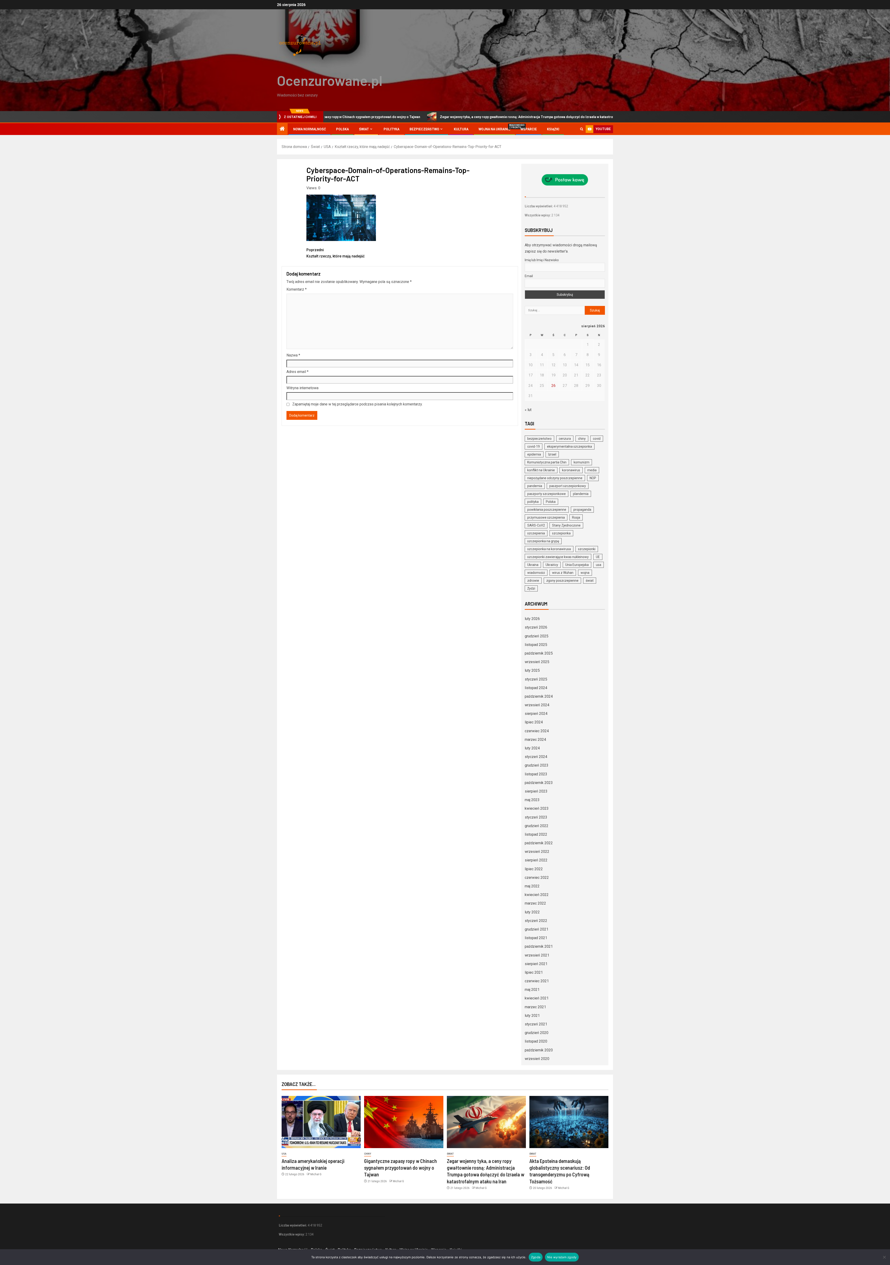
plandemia (580, 494)
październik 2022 (539, 843)
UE (598, 557)
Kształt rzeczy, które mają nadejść (335, 253)
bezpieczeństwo (539, 438)
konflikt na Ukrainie (541, 470)
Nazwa (293, 355)
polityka (533, 502)
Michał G (315, 1174)
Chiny (367, 1154)
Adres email (297, 371)
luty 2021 (532, 1015)
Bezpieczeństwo (424, 129)
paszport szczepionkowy (567, 486)
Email (529, 276)
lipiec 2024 (534, 722)
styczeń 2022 (536, 920)
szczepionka (561, 533)
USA (284, 1154)
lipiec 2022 (534, 869)
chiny (582, 438)
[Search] (582, 129)
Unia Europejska (577, 565)
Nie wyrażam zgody (561, 1257)
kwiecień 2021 (537, 998)
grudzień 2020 (536, 1033)
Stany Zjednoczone (566, 525)
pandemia (534, 486)
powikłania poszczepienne (546, 509)
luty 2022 (532, 912)
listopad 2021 (536, 938)
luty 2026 (532, 618)
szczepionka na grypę (543, 541)
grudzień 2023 (536, 765)
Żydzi (531, 588)
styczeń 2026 (536, 627)
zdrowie (533, 580)
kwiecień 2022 (537, 895)
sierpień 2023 (536, 791)
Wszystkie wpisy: (538, 215)
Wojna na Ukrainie (494, 129)
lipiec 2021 (534, 972)
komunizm (581, 462)
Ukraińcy (552, 565)
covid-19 (533, 446)
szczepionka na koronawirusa (549, 549)
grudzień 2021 (536, 929)
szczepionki (586, 549)
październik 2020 (539, 1050)
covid (597, 438)
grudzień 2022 (536, 826)
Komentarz (296, 289)
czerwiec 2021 (537, 981)
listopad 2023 (536, 774)
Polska (342, 129)
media (592, 470)
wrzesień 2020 (537, 1058)
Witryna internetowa (302, 388)
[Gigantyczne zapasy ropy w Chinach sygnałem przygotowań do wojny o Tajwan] (403, 1122)
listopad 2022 (536, 834)
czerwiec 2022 (537, 877)
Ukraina (532, 565)
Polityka (391, 129)
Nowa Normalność (309, 129)
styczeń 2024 (536, 757)
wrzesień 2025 (537, 662)
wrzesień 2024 (537, 705)
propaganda (582, 509)
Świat (364, 129)
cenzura (565, 438)
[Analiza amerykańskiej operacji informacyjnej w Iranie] (321, 1122)
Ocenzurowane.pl (329, 80)
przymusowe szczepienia (546, 517)
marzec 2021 (535, 1007)
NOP (593, 478)
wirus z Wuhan (562, 573)
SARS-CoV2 (536, 525)
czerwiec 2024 (537, 731)
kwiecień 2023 (537, 808)
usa (598, 565)
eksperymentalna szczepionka (569, 446)
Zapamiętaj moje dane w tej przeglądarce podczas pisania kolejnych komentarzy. (357, 404)
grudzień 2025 (536, 636)
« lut (528, 410)
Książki (553, 129)
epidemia (534, 454)
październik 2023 (539, 782)
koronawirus (571, 470)
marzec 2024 (535, 739)
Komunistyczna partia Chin (546, 462)
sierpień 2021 (536, 964)
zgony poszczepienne (562, 580)
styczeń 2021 (536, 1024)
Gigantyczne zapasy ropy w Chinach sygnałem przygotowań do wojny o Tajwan (400, 1168)
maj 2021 (532, 989)
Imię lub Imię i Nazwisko (542, 260)
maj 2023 (532, 800)
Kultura (461, 129)
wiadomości (536, 573)
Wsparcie (529, 129)
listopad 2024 (536, 688)
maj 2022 (532, 886)
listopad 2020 (536, 1041)
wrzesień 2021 (537, 955)
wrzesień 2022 (537, 851)
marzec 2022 (535, 903)
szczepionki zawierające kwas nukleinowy (558, 557)
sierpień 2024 (536, 713)
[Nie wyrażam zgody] (884, 1257)
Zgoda (535, 1257)
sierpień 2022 (536, 860)
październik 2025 (539, 653)
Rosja (576, 517)
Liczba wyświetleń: (539, 206)
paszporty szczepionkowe (546, 494)
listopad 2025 (536, 644)
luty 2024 (532, 748)
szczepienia (536, 533)
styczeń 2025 (536, 679)
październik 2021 (539, 946)
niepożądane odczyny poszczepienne (554, 478)
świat (590, 580)
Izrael (552, 454)
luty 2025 (532, 670)
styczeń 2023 (536, 817)
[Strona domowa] (282, 129)
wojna (585, 573)
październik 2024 (539, 696)
